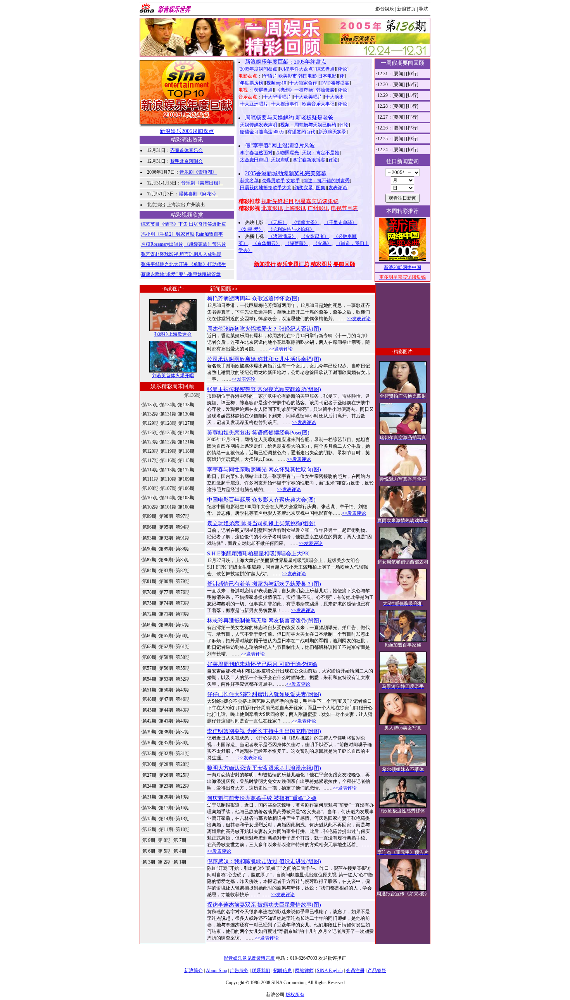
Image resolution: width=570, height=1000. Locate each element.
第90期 (149, 549)
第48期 (149, 699)
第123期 (150, 442)
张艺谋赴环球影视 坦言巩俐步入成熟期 (181, 254)
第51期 (149, 690)
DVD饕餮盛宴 (334, 83)
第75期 (149, 603)
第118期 (186, 451)
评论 (342, 69)
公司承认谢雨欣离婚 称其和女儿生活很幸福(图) (264, 359)
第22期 (183, 786)
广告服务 (239, 970)
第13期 (183, 818)
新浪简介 (193, 970)
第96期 (149, 527)
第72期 (149, 614)
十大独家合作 (303, 83)
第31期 (183, 753)
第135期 (150, 404)
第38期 (166, 731)
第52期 (183, 679)
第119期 (168, 451)
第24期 (149, 786)
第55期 (183, 668)
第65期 (166, 635)
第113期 (168, 469)
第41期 (166, 721)
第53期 (166, 679)
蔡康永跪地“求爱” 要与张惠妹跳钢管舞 (181, 274)
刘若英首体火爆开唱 (173, 375)
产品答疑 (377, 970)
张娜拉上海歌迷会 (173, 334)
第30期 (149, 764)
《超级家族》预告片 (205, 244)
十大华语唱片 (277, 97)
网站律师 (304, 970)
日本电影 (327, 76)
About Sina (216, 970)
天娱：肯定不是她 (320, 152)
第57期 (149, 668)
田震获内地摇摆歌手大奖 (265, 187)
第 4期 (179, 851)
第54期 (149, 679)
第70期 (183, 614)
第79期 (183, 581)
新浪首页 (406, 9)
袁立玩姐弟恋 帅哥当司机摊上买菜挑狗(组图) (261, 523)
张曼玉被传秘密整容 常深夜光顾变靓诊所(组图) (264, 389)
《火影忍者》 (315, 236)
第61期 (183, 646)
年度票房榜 (251, 83)
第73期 (183, 603)
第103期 (186, 497)
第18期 (149, 807)
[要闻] (398, 73)
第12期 (149, 829)
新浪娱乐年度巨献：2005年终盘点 (285, 62)
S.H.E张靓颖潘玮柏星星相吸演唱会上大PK (258, 554)
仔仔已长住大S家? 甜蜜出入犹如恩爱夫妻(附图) (264, 694)
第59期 (166, 657)
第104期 (168, 497)
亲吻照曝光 (287, 152)
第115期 (186, 460)
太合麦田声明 (254, 159)
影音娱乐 (384, 9)
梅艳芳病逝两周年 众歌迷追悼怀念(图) (253, 299)
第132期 (150, 414)
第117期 (150, 460)
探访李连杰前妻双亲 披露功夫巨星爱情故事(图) (264, 905)
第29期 (166, 764)
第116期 (168, 460)
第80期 (166, 581)
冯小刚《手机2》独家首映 (168, 234)
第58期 (183, 657)
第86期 (166, 559)
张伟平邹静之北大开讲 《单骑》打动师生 (183, 264)
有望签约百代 (301, 131)
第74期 (166, 603)
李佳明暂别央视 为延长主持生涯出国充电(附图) (264, 731)
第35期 (166, 742)
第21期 (149, 797)
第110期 (168, 479)
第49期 (183, 690)
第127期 (186, 423)
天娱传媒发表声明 (258, 125)
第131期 (168, 414)
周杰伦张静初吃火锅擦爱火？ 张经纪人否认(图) (264, 329)
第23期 (166, 786)
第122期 (168, 442)
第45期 (149, 710)
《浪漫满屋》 (282, 236)
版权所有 (295, 994)
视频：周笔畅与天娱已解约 (308, 125)
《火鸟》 (322, 243)
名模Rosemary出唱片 (162, 244)
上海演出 (176, 204)
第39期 (149, 731)
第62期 (166, 646)
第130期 (186, 414)
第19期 (183, 797)
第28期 (183, 764)
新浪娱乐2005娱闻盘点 (187, 131)
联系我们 (261, 970)
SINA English (330, 970)
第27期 (149, 775)
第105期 (150, 497)
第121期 (186, 442)
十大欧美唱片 (308, 97)
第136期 (192, 395)
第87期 (149, 559)
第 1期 (179, 862)
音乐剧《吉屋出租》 (202, 183)
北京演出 (156, 204)
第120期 (150, 451)
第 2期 (164, 862)
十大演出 (334, 97)
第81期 (149, 581)
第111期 (150, 479)
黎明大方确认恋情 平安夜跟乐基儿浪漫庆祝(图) (264, 768)
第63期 (149, 646)
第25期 (183, 775)
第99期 (149, 516)
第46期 (183, 699)
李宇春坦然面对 (256, 152)
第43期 (183, 710)
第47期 (166, 699)
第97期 (183, 516)
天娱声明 (280, 159)
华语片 (270, 76)
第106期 (186, 488)
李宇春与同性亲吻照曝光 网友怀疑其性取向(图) (264, 469)
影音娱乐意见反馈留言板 (249, 958)
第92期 (166, 538)
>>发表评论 (359, 318)
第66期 (149, 635)
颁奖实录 (303, 187)
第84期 (149, 570)
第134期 (168, 404)
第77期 (166, 592)
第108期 (150, 488)
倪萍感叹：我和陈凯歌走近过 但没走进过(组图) (264, 861)
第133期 (186, 404)
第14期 (166, 818)
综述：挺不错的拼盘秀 (326, 180)
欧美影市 (287, 76)
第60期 (149, 657)
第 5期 (164, 851)
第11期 (166, 829)
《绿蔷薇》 (296, 243)
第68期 (166, 625)
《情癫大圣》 (306, 222)
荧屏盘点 (263, 90)
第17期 (166, 807)
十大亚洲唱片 (254, 104)
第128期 (168, 423)
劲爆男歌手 (273, 180)
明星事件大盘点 (296, 69)
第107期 (168, 488)
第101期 (168, 507)
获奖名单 (249, 180)
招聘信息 (282, 970)
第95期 (166, 527)
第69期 (149, 625)
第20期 (166, 797)
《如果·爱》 (250, 229)
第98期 (166, 516)
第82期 (183, 570)
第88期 (183, 549)
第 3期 (148, 862)
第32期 (166, 753)
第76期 (183, 592)
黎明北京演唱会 (186, 161)
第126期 (150, 432)
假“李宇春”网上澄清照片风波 (280, 145)
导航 (423, 9)
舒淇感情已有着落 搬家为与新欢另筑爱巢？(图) (264, 584)
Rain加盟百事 (209, 234)
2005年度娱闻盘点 (258, 69)
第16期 (183, 807)
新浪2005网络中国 (402, 267)
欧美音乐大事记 (318, 104)
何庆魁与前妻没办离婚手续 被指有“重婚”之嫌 (261, 798)
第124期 (186, 432)
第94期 (183, 527)
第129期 (150, 423)
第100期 (186, 507)
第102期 (150, 507)
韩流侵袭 (325, 90)
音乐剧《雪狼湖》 (198, 172)
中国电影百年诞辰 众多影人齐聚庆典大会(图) (261, 500)
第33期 (149, 753)
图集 (320, 187)
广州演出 (196, 204)
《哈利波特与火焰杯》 (291, 229)
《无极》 (277, 222)
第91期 (183, 538)
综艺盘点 (325, 69)
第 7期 (179, 840)
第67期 (183, 625)
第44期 (166, 710)
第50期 (166, 690)
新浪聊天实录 (332, 131)
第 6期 (148, 851)
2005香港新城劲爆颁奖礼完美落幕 (285, 173)
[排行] (412, 73)
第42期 (149, 721)
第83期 (166, 570)
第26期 (166, 775)
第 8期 (164, 840)
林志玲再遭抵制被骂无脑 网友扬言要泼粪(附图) (264, 621)
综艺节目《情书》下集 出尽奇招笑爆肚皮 (183, 224)
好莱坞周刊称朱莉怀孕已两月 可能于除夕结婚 (262, 664)
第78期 (149, 592)
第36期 (149, 742)
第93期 (149, 538)
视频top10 (276, 83)
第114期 (150, 469)
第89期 (166, 549)
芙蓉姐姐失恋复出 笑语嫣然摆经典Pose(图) (258, 433)
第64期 (183, 635)
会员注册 (355, 970)
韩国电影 (307, 76)
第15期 (149, 818)
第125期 (168, 432)
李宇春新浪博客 (309, 159)
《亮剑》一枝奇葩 (294, 90)
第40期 (183, 721)
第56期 (166, 668)
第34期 (183, 742)
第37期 (183, 731)
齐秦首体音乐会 (186, 150)
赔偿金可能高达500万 (262, 131)
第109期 (186, 479)
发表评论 (337, 187)
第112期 (186, 469)
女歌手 (293, 180)
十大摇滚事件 (285, 104)
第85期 (183, 559)
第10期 (183, 829)
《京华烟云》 (266, 243)
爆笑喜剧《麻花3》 (198, 194)
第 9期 (148, 840)
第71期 (166, 614)
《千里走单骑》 (340, 222)
